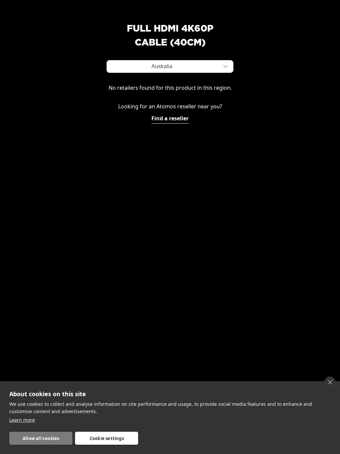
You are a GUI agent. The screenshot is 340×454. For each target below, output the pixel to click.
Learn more (22, 420)
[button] (225, 66)
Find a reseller (170, 118)
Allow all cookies (41, 438)
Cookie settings (107, 438)
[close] (329, 382)
